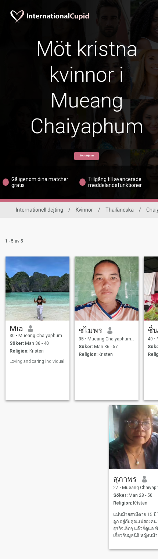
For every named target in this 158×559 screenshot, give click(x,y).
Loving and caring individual (37, 361)
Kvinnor (84, 210)
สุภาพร (125, 479)
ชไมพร (90, 330)
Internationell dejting (39, 210)
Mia (16, 328)
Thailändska (119, 210)
